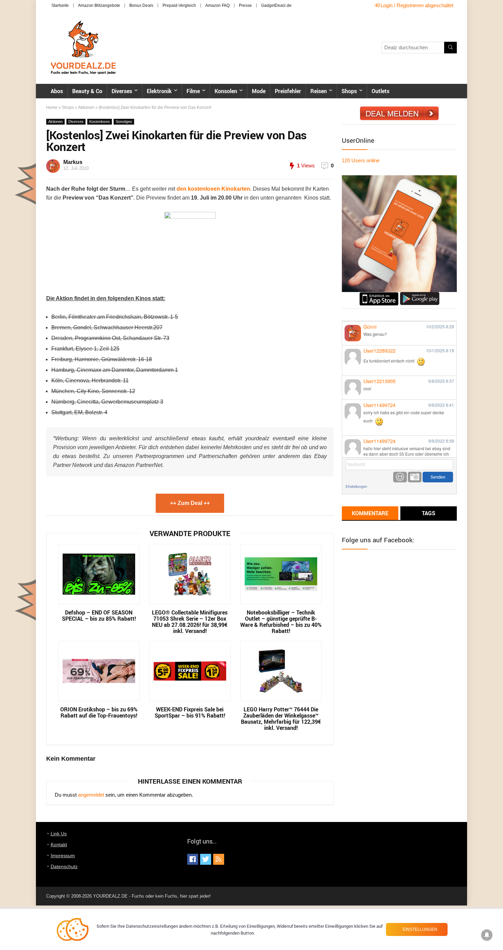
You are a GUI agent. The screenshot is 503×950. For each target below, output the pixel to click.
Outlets (380, 91)
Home (51, 107)
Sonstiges (124, 121)
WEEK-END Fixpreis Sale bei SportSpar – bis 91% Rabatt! (190, 712)
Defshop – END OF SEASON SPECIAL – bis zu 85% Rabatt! (99, 615)
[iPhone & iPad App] (379, 295)
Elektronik (159, 91)
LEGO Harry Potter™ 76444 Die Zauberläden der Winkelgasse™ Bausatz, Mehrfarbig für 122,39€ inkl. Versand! (281, 718)
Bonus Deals (141, 5)
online (360, 160)
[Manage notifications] (486, 934)
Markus (72, 162)
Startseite (60, 5)
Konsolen (226, 91)
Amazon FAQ (217, 5)
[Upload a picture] (415, 477)
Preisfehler (288, 91)
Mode (259, 91)
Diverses (122, 91)
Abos (57, 91)
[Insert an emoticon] (400, 477)
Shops (349, 91)
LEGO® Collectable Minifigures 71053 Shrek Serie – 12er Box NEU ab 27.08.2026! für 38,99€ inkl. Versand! (190, 621)
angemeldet (91, 795)
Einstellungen (356, 486)
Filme (193, 91)
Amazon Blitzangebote (99, 5)
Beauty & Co (87, 91)
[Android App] (419, 295)
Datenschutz (64, 866)
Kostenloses (99, 121)
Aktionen (86, 107)
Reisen (318, 91)
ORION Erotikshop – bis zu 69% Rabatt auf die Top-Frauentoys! (99, 712)
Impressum (63, 855)
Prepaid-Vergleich (179, 5)
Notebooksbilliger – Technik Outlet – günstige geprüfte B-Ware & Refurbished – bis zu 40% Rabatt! (281, 621)
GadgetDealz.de (276, 5)
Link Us (59, 833)
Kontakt (59, 844)
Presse (245, 5)
